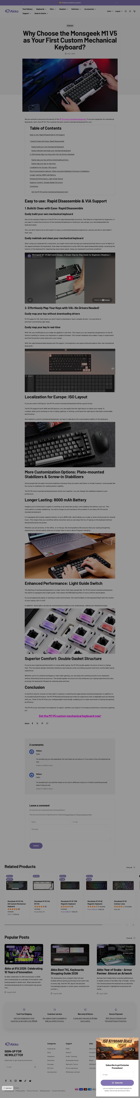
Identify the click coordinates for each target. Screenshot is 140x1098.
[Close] (134, 1041)
